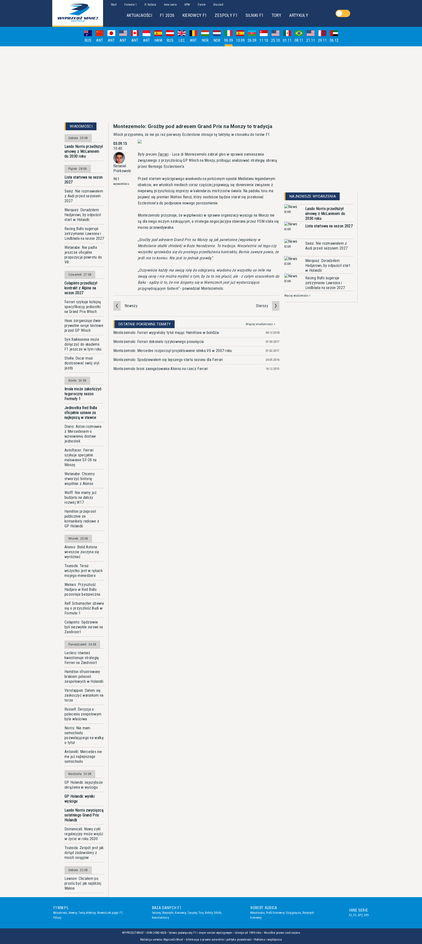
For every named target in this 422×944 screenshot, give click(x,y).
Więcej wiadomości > (260, 324)
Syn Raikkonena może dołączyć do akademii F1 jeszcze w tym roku (83, 344)
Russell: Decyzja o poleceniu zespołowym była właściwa (82, 714)
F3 (354, 915)
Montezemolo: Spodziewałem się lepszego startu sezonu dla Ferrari (168, 359)
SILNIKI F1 (254, 15)
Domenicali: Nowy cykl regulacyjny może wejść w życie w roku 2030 (83, 834)
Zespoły (192, 912)
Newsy (73, 912)
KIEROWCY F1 (194, 15)
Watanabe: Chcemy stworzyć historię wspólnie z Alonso (79, 479)
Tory (200, 912)
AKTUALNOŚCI (139, 15)
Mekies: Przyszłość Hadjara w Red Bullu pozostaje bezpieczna (82, 589)
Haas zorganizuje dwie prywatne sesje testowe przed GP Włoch (83, 325)
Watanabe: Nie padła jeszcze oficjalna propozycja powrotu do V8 (83, 254)
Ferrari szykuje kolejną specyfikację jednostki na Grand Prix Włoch (82, 307)
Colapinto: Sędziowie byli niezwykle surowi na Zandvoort (83, 627)
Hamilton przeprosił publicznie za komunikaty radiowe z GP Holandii (81, 518)
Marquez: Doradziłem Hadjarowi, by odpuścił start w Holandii (82, 215)
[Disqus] (196, 451)
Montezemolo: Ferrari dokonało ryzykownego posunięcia (158, 341)
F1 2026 (167, 15)
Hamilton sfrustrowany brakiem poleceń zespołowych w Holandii (83, 676)
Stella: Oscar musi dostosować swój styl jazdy (81, 363)
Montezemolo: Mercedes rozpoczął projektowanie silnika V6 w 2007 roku (172, 350)
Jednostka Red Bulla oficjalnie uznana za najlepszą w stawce (80, 412)
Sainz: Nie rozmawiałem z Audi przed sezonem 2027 (83, 196)
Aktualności (60, 912)
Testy (81, 912)
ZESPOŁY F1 (226, 15)
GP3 (366, 915)
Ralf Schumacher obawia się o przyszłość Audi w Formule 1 (84, 608)
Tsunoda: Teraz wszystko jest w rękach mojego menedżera (83, 570)
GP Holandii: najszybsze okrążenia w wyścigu (83, 785)
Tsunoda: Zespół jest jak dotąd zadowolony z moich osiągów (84, 852)
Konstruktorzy (160, 917)
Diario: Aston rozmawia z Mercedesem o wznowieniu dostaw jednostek (82, 433)
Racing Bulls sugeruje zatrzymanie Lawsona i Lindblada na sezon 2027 (84, 233)
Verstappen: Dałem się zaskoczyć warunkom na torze (84, 695)
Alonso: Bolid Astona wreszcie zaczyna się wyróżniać (81, 552)
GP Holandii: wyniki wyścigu (79, 798)
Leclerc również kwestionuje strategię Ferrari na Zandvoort (81, 658)
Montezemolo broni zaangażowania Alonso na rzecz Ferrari (160, 368)
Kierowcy (180, 912)
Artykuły (90, 912)
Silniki (218, 912)
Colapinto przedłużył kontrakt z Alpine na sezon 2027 (80, 288)
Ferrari (163, 154)
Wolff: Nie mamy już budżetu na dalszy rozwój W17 (80, 497)
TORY (276, 15)
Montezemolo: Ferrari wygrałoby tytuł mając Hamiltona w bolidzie (166, 332)
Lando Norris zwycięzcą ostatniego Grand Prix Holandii (84, 815)
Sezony (156, 912)
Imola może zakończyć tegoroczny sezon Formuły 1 (82, 394)
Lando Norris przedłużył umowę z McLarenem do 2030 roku (83, 151)
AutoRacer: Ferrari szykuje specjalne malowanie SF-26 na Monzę (80, 457)
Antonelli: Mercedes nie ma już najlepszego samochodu (83, 756)
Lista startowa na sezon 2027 (83, 179)
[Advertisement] (211, 84)
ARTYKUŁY (298, 15)
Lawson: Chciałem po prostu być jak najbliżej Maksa (82, 883)
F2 (350, 915)
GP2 (360, 915)
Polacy (57, 917)
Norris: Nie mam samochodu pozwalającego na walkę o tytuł (84, 735)
